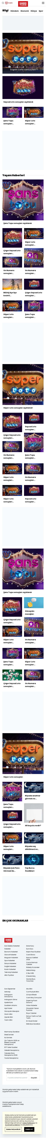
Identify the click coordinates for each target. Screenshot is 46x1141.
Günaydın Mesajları (11, 1011)
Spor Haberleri (9, 960)
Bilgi (5, 10)
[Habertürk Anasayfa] (23, 3)
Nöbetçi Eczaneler (32, 967)
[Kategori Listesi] (43, 3)
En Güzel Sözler (31, 1021)
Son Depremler (9, 989)
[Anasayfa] (8, 940)
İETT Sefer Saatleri (10, 1047)
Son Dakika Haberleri (12, 946)
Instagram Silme (10, 999)
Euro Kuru (29, 949)
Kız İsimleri (8, 1038)
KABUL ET (29, 1129)
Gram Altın (8, 1014)
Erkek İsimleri (9, 1035)
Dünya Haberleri (10, 963)
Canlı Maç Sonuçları (34, 998)
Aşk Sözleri (8, 1008)
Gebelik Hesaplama (11, 1050)
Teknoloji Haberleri (11, 972)
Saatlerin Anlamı (10, 1005)
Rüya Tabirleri (31, 1013)
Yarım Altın (8, 1020)
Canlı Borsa (30, 955)
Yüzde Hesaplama (11, 1058)
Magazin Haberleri (11, 958)
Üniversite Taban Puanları (32, 1009)
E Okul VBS (30, 973)
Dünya (34, 11)
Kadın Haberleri (10, 969)
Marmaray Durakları (11, 1032)
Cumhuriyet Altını (32, 992)
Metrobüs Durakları (33, 1024)
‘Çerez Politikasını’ (28, 1123)
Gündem (14, 11)
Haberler (7, 949)
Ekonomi (25, 11)
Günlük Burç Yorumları (30, 980)
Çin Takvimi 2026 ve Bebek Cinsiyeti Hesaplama (11, 1042)
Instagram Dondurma (8, 996)
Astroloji (7, 992)
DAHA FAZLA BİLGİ (13, 1129)
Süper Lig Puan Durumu (31, 1001)
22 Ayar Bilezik (31, 995)
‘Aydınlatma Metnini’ (12, 1125)
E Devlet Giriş (30, 976)
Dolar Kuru (30, 946)
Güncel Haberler (10, 955)
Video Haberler (31, 1005)
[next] (42, 53)
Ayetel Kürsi (8, 1002)
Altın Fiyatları (9, 975)
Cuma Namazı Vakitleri (31, 963)
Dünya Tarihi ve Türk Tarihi (33, 1017)
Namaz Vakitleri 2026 (32, 959)
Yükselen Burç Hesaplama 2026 (10, 1054)
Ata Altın (29, 989)
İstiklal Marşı (30, 970)
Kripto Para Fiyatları (33, 952)
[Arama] (3, 3)
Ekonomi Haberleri (11, 952)
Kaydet (34, 1078)
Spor (41, 11)
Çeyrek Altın (8, 1017)
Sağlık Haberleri (10, 966)
